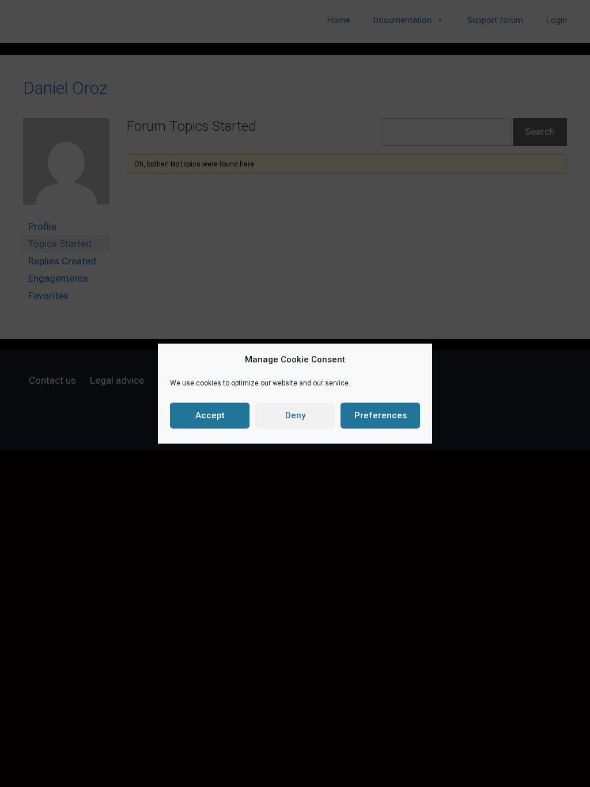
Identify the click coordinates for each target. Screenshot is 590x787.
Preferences (380, 415)
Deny (295, 415)
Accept (210, 415)
